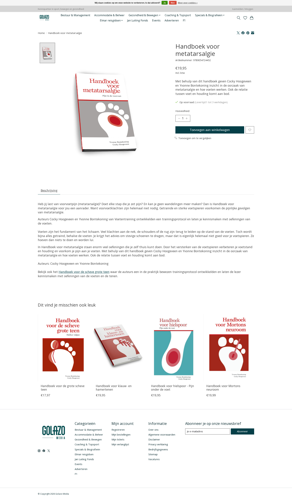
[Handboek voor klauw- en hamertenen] (118, 347)
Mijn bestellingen (121, 434)
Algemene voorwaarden (161, 434)
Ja (164, 3)
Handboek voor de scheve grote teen (84, 272)
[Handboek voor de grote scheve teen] (63, 347)
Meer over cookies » (188, 3)
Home (41, 33)
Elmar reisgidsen (84, 454)
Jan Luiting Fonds (137, 20)
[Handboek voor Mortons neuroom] (229, 347)
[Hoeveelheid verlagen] (179, 118)
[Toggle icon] (238, 18)
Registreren (118, 429)
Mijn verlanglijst (120, 444)
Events (156, 20)
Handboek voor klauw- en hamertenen (114, 387)
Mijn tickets (118, 439)
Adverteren (172, 20)
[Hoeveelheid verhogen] (186, 118)
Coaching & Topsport (178, 15)
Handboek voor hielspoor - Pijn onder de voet (172, 387)
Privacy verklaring (158, 444)
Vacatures (154, 459)
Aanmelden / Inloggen (242, 9)
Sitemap (153, 454)
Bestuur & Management (75, 15)
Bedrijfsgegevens (158, 449)
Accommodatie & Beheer (109, 15)
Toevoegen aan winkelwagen (210, 130)
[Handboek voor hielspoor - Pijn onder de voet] (173, 347)
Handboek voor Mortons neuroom (223, 387)
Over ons (153, 429)
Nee (173, 3)
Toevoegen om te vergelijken (194, 138)
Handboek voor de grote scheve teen (62, 387)
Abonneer (242, 431)
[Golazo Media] (44, 17)
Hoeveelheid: (182, 111)
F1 (184, 20)
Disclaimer (154, 439)
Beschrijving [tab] (49, 190)
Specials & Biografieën (87, 449)
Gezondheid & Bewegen (88, 439)
